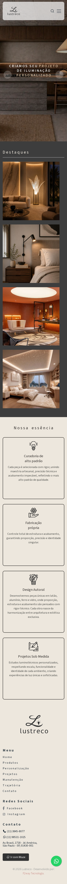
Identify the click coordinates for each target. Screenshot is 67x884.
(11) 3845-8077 (15, 831)
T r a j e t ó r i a (11, 785)
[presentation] (8, 75)
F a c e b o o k (14, 808)
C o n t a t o (9, 791)
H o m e (7, 757)
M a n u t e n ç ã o (13, 780)
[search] (52, 11)
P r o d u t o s (10, 763)
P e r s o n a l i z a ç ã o (16, 768)
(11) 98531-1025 (16, 837)
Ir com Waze (17, 857)
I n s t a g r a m (16, 814)
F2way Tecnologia (33, 873)
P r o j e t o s (10, 774)
